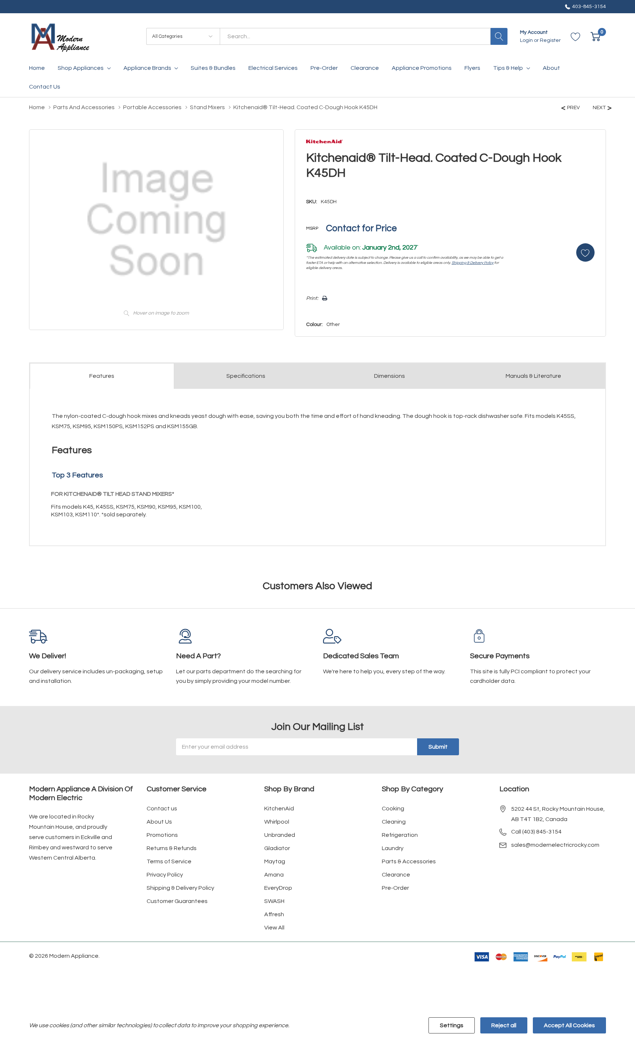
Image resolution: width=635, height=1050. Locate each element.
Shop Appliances (81, 68)
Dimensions (389, 376)
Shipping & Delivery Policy (473, 263)
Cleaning (394, 822)
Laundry (392, 848)
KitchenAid (279, 808)
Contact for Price (361, 228)
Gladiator (277, 848)
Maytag (274, 861)
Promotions (162, 835)
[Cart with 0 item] (595, 36)
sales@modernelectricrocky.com (555, 845)
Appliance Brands (147, 68)
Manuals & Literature (533, 376)
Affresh (274, 914)
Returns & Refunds (172, 848)
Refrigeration (400, 835)
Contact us (162, 808)
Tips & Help (508, 68)
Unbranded (279, 835)
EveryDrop (278, 888)
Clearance (396, 875)
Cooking (393, 808)
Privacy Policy (165, 875)
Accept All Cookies (569, 1025)
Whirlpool (276, 822)
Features (101, 376)
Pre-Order (395, 888)
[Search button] (499, 36)
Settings (451, 1025)
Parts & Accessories (409, 861)
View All (274, 928)
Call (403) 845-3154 (536, 832)
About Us (159, 822)
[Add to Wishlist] (585, 252)
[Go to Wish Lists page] (576, 36)
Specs (245, 376)
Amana (274, 875)
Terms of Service (169, 861)
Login (527, 40)
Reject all (503, 1025)
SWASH (274, 901)
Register (550, 40)
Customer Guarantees (177, 901)
